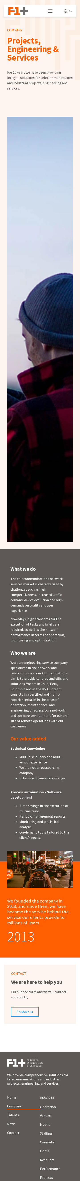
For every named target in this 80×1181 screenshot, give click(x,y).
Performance (50, 1168)
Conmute (47, 1142)
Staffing (46, 1133)
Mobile (45, 1124)
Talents (13, 1115)
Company (14, 1106)
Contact (13, 1132)
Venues (45, 1115)
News (11, 1124)
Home (11, 1097)
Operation (48, 1107)
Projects (46, 1177)
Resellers (47, 1160)
